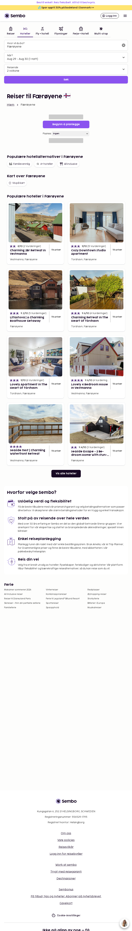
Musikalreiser (94, 607)
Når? (10, 55)
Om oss (66, 833)
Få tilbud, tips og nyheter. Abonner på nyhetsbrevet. (66, 896)
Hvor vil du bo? (15, 43)
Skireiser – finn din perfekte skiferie (22, 603)
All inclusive (70, 164)
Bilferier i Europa (96, 603)
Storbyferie (93, 598)
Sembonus (66, 889)
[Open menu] (125, 16)
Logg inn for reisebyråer (66, 854)
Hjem (10, 104)
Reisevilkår (66, 847)
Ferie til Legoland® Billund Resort (63, 598)
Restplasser (93, 589)
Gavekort (66, 903)
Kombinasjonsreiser (56, 594)
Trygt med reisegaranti (66, 871)
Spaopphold (52, 607)
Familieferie (10, 607)
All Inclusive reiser (13, 594)
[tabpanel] (66, 62)
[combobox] (63, 47)
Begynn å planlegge (66, 124)
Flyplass (47, 133)
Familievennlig (21, 164)
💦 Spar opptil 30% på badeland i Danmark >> (66, 7)
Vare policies (66, 840)
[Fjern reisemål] (124, 45)
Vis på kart (18, 183)
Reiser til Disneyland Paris (17, 598)
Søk (66, 80)
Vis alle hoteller (66, 473)
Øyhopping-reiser (96, 594)
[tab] (10, 31)
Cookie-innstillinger (68, 915)
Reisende (12, 67)
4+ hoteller (46, 164)
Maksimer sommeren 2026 (17, 589)
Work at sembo (66, 865)
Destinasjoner (66, 878)
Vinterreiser (52, 589)
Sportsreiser (52, 603)
